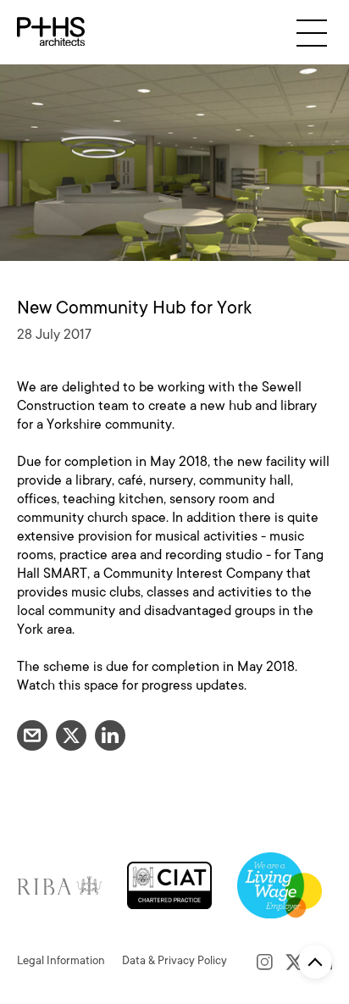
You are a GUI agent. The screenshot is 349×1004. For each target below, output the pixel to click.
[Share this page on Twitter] (71, 735)
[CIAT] (169, 884)
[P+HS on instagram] (265, 960)
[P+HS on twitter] (294, 960)
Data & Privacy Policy (174, 960)
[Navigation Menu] (311, 33)
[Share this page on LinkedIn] (110, 735)
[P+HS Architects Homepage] (51, 32)
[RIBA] (59, 884)
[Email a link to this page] (32, 735)
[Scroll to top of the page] (315, 962)
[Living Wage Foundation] (279, 884)
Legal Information (61, 960)
